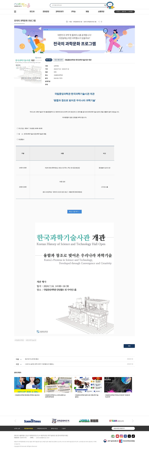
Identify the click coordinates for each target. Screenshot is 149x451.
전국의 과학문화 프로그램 (90, 22)
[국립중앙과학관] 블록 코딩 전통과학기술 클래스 (86, 396)
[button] (15, 421)
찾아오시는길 (54, 428)
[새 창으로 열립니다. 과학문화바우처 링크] (60, 419)
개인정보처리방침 (28, 428)
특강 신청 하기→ (74, 211)
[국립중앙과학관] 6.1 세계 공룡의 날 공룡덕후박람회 (55, 396)
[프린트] (101, 22)
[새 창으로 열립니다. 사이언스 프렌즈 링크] (88, 420)
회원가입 (124, 11)
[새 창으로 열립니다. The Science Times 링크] (32, 420)
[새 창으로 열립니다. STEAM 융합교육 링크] (116, 421)
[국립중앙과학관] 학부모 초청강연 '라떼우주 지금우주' (117, 396)
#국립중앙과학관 (19, 340)
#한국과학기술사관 (31, 340)
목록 (129, 346)
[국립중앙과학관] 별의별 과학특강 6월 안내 (27, 395)
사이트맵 (130, 11)
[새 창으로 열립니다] (117, 435)
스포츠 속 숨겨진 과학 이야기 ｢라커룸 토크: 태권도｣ (39, 364)
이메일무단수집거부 (42, 428)
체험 (70, 22)
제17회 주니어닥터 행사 (31, 359)
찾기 (105, 5)
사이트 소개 (17, 428)
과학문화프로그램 (77, 22)
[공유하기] (99, 22)
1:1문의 (64, 428)
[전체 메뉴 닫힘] (15, 11)
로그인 (118, 11)
